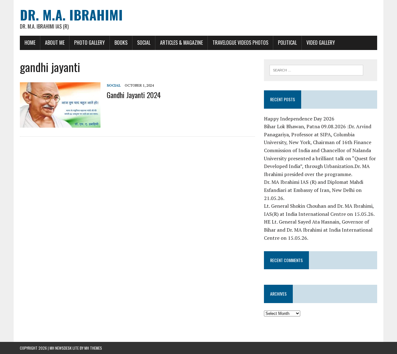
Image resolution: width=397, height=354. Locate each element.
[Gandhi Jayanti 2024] (60, 123)
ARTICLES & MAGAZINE (181, 42)
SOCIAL (143, 42)
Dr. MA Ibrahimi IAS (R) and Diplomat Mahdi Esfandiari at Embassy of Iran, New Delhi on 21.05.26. (313, 190)
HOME (30, 42)
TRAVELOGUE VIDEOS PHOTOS (240, 42)
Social (114, 85)
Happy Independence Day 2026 (299, 118)
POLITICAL (287, 42)
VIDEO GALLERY (320, 42)
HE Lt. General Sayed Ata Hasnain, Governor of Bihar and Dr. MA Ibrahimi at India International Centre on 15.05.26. (318, 229)
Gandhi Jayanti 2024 (134, 94)
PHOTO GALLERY (89, 42)
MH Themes (93, 348)
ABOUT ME (55, 42)
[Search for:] (316, 69)
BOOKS (120, 42)
